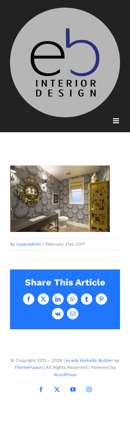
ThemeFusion (28, 367)
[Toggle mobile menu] (116, 120)
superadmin (28, 244)
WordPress (65, 374)
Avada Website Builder (89, 360)
